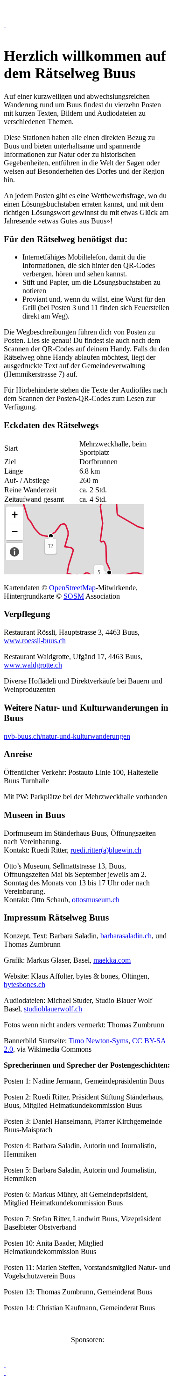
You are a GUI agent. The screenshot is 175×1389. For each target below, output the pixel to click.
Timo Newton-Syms (98, 1041)
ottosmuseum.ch (95, 900)
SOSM (73, 596)
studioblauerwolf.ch (53, 1009)
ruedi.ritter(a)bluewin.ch (105, 850)
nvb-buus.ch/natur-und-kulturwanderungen (67, 736)
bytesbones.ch (24, 984)
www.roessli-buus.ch (35, 641)
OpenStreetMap (72, 588)
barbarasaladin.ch (126, 936)
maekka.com (112, 960)
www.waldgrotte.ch (33, 665)
